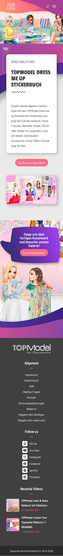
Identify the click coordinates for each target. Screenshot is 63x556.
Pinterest (34, 477)
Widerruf (31, 409)
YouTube (34, 450)
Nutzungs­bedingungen (31, 403)
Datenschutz (31, 380)
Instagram (35, 457)
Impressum (31, 374)
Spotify (33, 470)
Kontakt (31, 397)
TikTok (33, 443)
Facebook (34, 463)
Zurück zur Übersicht (31, 163)
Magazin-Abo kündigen (31, 414)
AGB (31, 386)
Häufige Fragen (31, 392)
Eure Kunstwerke (34, 252)
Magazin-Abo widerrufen (31, 420)
